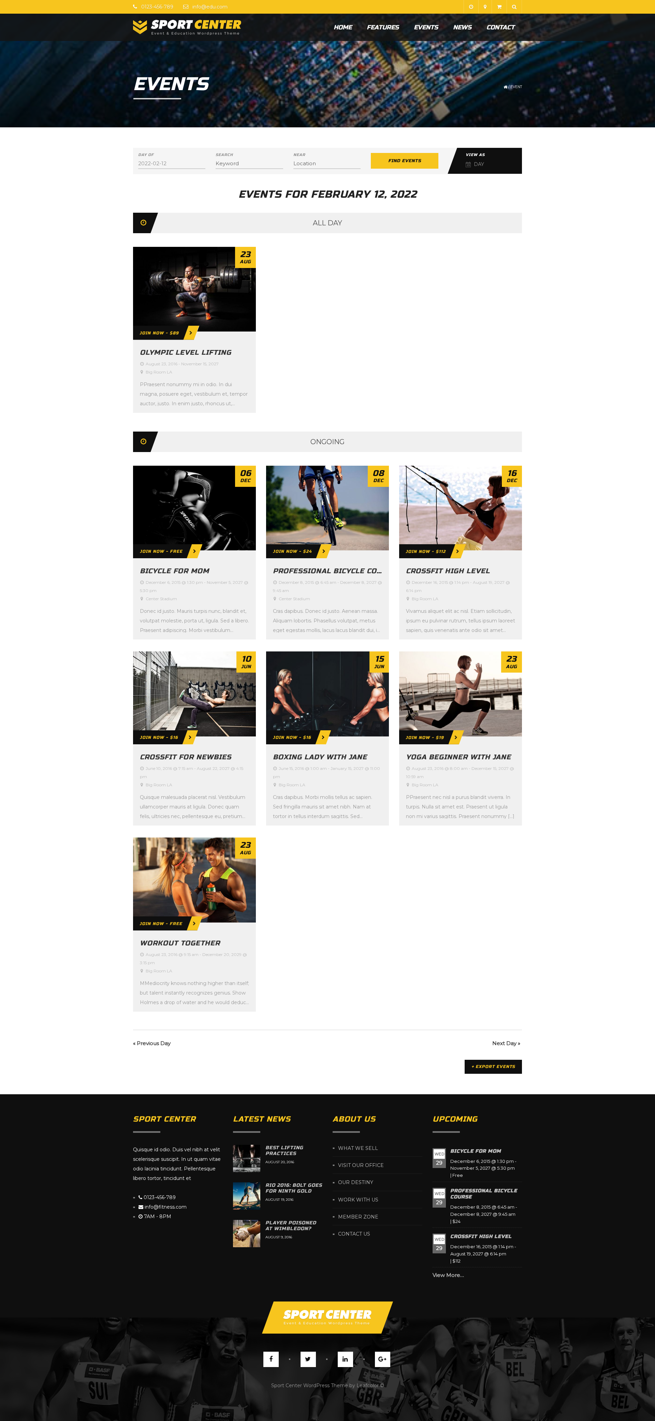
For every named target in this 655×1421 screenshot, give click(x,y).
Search (224, 155)
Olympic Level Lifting (185, 352)
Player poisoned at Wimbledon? (290, 1226)
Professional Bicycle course (335, 571)
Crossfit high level (448, 571)
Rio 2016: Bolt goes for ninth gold (293, 1188)
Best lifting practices (284, 1151)
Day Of (146, 155)
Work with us (358, 1200)
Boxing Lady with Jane (320, 757)
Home (343, 27)
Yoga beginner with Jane (458, 757)
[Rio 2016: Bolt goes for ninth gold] (246, 1196)
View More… (448, 1275)
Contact (500, 27)
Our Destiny (355, 1183)
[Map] (485, 7)
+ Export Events (493, 1066)
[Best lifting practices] (246, 1158)
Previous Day (152, 1043)
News (462, 27)
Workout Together (180, 943)
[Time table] (471, 7)
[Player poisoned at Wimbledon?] (246, 1233)
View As (475, 155)
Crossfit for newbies (185, 757)
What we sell (358, 1148)
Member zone (358, 1217)
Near (299, 155)
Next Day (506, 1043)
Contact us (354, 1234)
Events (426, 27)
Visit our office (361, 1165)
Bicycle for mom (174, 571)
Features (383, 27)
